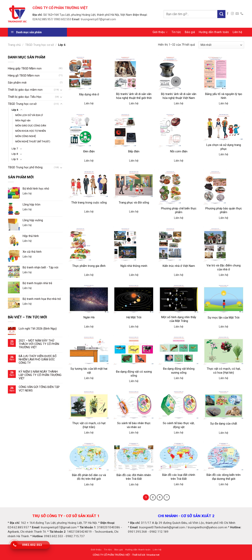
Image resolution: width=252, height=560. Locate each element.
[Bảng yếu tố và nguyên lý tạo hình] (223, 72)
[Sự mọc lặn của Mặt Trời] (223, 298)
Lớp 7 (15, 148)
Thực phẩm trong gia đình (89, 266)
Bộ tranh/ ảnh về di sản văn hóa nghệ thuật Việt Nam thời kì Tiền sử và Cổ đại (178, 97)
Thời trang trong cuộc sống (89, 202)
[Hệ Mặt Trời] (133, 298)
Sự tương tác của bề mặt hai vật (88, 370)
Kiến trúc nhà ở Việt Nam (179, 266)
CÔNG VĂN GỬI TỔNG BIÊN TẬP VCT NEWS (39, 388)
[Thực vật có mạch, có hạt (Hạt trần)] (88, 404)
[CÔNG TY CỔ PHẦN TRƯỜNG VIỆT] (17, 13)
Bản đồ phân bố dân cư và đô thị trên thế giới (89, 477)
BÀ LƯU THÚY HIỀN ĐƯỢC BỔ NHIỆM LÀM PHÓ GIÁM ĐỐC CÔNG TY (38, 360)
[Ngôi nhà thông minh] (133, 244)
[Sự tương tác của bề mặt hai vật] (88, 350)
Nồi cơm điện (178, 151)
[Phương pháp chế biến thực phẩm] (178, 187)
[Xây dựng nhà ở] (88, 72)
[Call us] (241, 13)
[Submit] (221, 14)
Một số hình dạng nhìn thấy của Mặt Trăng (178, 319)
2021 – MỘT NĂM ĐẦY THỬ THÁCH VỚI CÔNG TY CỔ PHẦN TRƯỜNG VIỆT (39, 344)
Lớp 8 (15, 153)
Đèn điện (89, 151)
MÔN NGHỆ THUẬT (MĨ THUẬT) (32, 141)
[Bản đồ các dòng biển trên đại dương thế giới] (223, 456)
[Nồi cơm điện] (178, 129)
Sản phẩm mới (17, 82)
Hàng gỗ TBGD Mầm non (24, 75)
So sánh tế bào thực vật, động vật (179, 425)
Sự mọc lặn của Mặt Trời (223, 317)
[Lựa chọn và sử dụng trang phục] (223, 126)
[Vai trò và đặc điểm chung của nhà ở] (223, 244)
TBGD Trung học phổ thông (25, 167)
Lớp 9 (15, 159)
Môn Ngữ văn (23, 120)
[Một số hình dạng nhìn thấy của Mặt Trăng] (178, 298)
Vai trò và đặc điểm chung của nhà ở (224, 267)
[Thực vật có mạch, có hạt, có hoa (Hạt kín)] (223, 350)
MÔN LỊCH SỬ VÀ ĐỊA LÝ (29, 115)
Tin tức (176, 32)
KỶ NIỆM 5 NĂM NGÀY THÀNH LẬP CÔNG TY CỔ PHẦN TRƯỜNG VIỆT (40, 375)
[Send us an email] (237, 13)
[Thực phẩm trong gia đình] (88, 244)
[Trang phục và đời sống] (133, 184)
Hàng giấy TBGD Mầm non (25, 68)
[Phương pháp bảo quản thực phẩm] (223, 187)
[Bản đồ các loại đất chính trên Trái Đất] (178, 456)
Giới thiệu (159, 32)
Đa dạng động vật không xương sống (179, 370)
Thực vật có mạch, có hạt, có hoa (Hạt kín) (224, 370)
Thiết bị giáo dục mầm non (25, 89)
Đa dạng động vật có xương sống (134, 373)
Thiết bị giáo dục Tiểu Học (25, 97)
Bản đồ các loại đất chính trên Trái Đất (178, 477)
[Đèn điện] (88, 129)
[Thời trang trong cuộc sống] (88, 184)
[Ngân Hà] (88, 298)
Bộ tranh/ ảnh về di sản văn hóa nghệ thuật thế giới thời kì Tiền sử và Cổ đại (134, 97)
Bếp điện (133, 151)
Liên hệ (237, 32)
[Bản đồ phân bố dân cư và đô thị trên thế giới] (88, 456)
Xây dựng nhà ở (89, 94)
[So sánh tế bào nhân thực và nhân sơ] (133, 404)
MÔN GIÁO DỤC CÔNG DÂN (30, 125)
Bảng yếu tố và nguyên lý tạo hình (223, 96)
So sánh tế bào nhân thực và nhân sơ (134, 425)
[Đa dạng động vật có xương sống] (133, 352)
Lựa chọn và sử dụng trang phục (223, 147)
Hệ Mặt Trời (133, 317)
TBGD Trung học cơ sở (39, 45)
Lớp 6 (15, 109)
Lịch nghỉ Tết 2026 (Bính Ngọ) (38, 328)
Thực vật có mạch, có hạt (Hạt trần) (89, 425)
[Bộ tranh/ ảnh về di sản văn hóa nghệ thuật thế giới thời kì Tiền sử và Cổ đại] (133, 72)
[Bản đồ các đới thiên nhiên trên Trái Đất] (133, 456)
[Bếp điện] (133, 129)
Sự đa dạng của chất (223, 423)
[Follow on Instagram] (232, 13)
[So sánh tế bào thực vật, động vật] (178, 404)
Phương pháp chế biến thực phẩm (178, 210)
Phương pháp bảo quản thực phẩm (223, 210)
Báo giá (190, 32)
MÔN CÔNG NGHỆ (25, 136)
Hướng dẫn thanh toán (214, 32)
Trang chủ (14, 45)
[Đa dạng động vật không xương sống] (178, 350)
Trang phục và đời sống (134, 202)
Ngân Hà (88, 317)
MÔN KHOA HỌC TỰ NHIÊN (30, 130)
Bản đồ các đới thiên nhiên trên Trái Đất (134, 477)
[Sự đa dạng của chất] (223, 404)
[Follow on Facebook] (227, 13)
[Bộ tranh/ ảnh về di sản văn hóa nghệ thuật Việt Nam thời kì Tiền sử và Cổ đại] (178, 72)
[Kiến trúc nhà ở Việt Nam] (178, 244)
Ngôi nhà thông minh (133, 266)
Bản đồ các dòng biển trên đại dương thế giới (224, 477)
